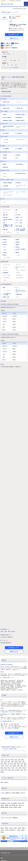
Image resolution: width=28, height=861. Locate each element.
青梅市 (21, 765)
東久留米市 (17, 769)
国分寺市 (2, 769)
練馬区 (18, 763)
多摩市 (21, 769)
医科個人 (2, 832)
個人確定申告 (3, 803)
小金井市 (12, 767)
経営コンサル (21, 805)
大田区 (12, 761)
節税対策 (2, 805)
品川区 (5, 761)
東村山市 (24, 767)
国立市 (6, 769)
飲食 (3, 792)
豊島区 (5, 763)
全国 (2, 858)
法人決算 (8, 803)
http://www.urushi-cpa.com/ (6, 642)
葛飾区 (25, 763)
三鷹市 (18, 765)
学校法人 (2, 830)
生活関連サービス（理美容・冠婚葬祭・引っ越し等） (15, 792)
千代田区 (2, 759)
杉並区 (2, 763)
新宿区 (12, 759)
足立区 (22, 763)
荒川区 (11, 763)
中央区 (6, 759)
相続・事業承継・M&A (13, 805)
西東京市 (2, 771)
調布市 (5, 767)
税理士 (2, 782)
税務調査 (6, 805)
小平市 (16, 767)
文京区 (15, 759)
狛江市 (13, 769)
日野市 (20, 767)
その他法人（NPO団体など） (10, 830)
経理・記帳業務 (14, 803)
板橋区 (15, 763)
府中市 (25, 765)
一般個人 (18, 830)
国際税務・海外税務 (4, 807)
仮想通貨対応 (15, 817)
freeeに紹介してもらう (14, 34)
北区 (8, 763)
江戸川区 (2, 765)
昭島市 (2, 767)
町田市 (9, 767)
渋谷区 (20, 761)
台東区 (19, 759)
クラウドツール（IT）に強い (6, 817)
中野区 (23, 761)
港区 (9, 759)
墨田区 (22, 759)
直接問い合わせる (14, 38)
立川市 (10, 765)
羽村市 (25, 769)
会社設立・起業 (21, 803)
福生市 (9, 769)
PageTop (14, 848)
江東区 (2, 761)
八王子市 (6, 765)
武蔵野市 (14, 765)
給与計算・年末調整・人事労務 (15, 807)
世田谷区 (16, 761)
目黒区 (9, 761)
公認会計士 (6, 782)
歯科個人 (23, 830)
